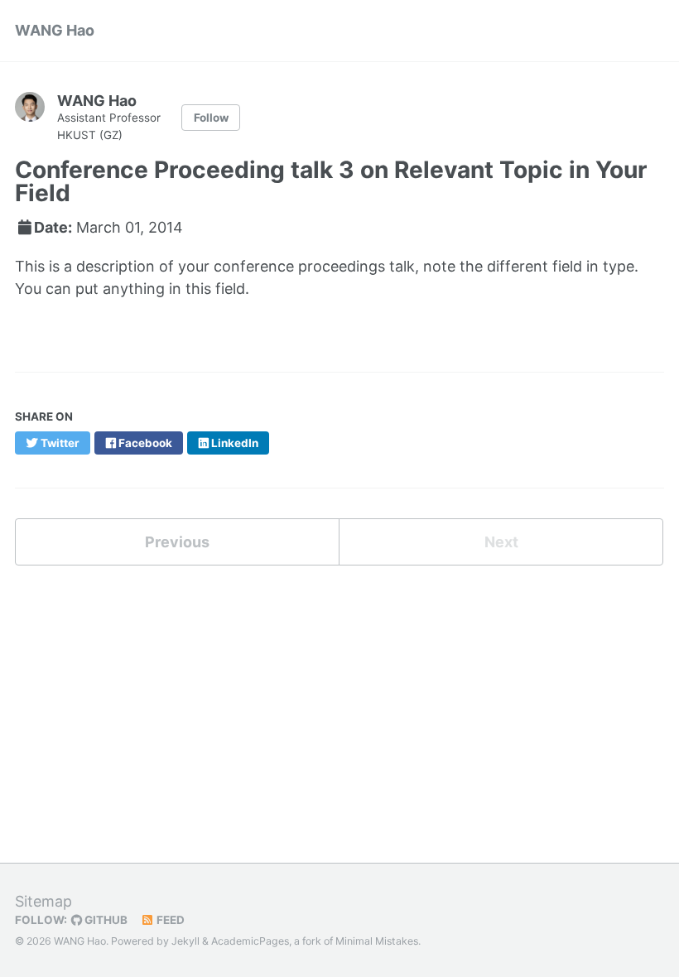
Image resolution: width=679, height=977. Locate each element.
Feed (169, 919)
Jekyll (185, 941)
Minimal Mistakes (376, 941)
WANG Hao (54, 30)
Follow (211, 117)
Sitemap (43, 901)
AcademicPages (250, 941)
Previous (177, 542)
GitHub (105, 919)
